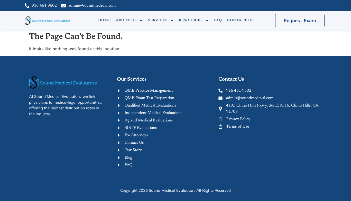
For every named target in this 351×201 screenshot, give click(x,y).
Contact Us (240, 20)
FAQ (218, 20)
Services (158, 20)
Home (104, 20)
